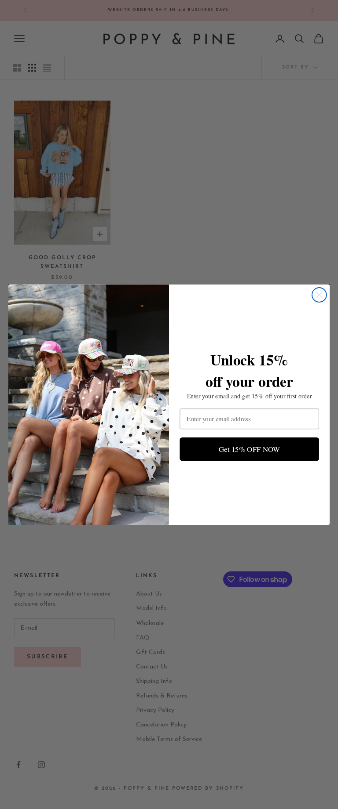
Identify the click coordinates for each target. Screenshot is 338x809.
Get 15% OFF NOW (249, 448)
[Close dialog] (319, 295)
